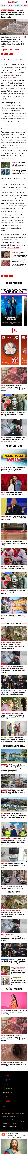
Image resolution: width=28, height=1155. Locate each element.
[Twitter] (5, 54)
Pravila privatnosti (7, 1123)
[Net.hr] (12, 1131)
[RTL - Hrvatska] (5, 1131)
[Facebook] (2, 54)
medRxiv (12, 75)
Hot (7, 1084)
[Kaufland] (14, 331)
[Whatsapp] (7, 54)
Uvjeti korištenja (6, 1120)
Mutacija (12, 271)
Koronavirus (5, 271)
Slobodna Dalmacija (13, 248)
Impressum (5, 1116)
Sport (8, 1080)
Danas (8, 1076)
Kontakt (14, 1123)
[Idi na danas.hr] (13, 1)
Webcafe (9, 1093)
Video (8, 1101)
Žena (7, 1097)
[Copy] (12, 54)
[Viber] (10, 54)
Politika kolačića (15, 1120)
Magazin (9, 1088)
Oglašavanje (12, 1116)
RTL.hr (17, 49)
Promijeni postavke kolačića (9, 1126)
